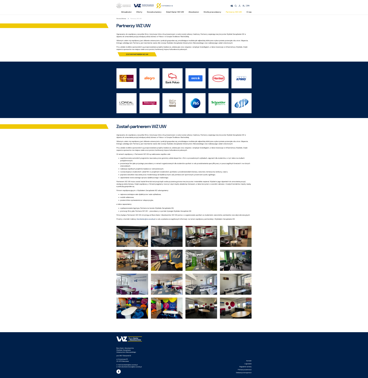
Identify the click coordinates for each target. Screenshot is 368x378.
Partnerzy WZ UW (234, 12)
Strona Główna (121, 18)
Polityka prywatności (245, 370)
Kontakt (249, 361)
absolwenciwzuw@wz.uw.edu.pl (131, 367)
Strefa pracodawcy (212, 12)
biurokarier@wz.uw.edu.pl (146, 219)
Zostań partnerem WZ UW (137, 54)
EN (248, 6)
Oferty (139, 12)
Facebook (118, 371)
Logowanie (248, 364)
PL (244, 6)
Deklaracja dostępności (244, 373)
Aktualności (126, 12)
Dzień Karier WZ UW (175, 12)
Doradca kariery (154, 12)
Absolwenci (194, 12)
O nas (249, 12)
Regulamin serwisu (245, 367)
